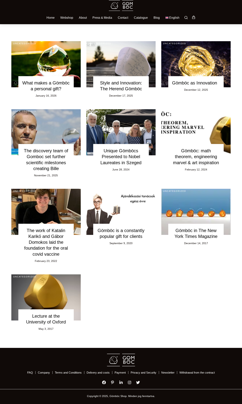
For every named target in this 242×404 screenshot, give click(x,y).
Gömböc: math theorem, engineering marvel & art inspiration (196, 156)
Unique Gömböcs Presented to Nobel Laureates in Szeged (120, 156)
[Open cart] (193, 17)
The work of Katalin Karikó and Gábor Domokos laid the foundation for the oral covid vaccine (46, 242)
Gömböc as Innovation (194, 82)
